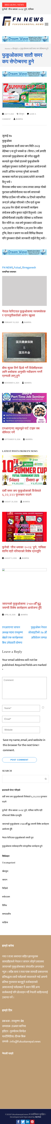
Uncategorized (8, 862)
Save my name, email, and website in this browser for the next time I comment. (24, 745)
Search (7, 771)
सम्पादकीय (6, 914)
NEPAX (38, 1117)
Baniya (19, 119)
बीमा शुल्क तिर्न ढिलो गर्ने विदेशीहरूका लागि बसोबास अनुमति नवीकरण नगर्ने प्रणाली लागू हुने (22, 372)
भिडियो (5, 888)
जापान (4, 879)
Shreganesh (29, 267)
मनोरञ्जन (6, 897)
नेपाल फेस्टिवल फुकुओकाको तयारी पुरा (18, 837)
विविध (4, 905)
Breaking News (14, 5)
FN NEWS (7, 267)
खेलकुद (21, 114)
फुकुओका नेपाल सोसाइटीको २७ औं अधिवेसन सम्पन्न (37, 632)
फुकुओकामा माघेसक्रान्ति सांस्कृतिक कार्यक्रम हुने (22, 846)
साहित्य (5, 922)
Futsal (17, 267)
